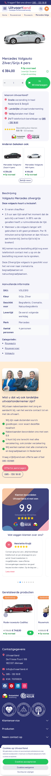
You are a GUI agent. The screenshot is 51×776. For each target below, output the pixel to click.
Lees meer (10, 571)
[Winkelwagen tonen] (46, 8)
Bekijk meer (25, 180)
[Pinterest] (11, 686)
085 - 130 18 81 (12, 474)
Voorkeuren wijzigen (25, 772)
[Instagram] (24, 686)
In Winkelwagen (40, 82)
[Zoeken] (41, 8)
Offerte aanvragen (15, 467)
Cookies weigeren (25, 767)
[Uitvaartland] (19, 8)
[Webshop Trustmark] (25, 524)
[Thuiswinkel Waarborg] (35, 524)
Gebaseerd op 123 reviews (25, 515)
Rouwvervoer (12, 348)
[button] (17, 582)
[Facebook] (5, 686)
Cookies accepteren (25, 761)
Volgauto (9, 353)
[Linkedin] (18, 686)
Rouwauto (10, 343)
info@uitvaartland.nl (17, 669)
